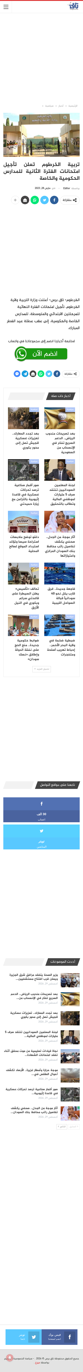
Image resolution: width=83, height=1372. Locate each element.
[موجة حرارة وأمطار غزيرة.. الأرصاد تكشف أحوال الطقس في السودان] (70, 1075)
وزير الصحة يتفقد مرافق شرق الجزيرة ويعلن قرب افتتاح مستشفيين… (34, 977)
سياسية (70, 409)
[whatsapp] (41, 349)
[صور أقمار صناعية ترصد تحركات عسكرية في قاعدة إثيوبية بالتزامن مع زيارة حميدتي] (23, 470)
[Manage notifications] (9, 1357)
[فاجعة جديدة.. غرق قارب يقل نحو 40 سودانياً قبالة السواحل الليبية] (59, 573)
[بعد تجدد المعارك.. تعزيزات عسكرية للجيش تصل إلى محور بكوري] (23, 418)
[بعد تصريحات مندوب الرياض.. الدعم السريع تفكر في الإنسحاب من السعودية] (59, 418)
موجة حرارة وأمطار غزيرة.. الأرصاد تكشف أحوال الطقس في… (32, 1072)
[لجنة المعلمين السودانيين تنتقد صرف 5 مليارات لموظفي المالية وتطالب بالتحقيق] (59, 470)
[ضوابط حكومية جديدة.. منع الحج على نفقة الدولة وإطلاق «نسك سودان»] (23, 625)
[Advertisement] (41, 58)
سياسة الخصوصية (22, 1358)
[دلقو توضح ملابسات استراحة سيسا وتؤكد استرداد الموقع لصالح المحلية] (23, 522)
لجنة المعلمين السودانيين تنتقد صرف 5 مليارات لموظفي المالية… (31, 1034)
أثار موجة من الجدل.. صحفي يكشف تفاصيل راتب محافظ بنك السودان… (34, 1110)
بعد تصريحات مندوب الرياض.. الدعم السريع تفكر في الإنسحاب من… (34, 996)
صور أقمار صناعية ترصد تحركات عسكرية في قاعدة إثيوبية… (32, 1091)
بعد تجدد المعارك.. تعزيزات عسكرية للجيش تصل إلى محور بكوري (34, 1015)
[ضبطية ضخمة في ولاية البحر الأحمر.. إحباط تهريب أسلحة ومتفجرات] (59, 625)
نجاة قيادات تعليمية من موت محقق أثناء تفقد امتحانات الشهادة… (31, 1053)
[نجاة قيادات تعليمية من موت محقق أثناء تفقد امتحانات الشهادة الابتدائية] (70, 1056)
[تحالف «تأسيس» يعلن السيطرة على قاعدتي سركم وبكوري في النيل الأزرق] (23, 573)
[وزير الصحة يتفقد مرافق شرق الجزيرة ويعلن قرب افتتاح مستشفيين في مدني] (70, 980)
